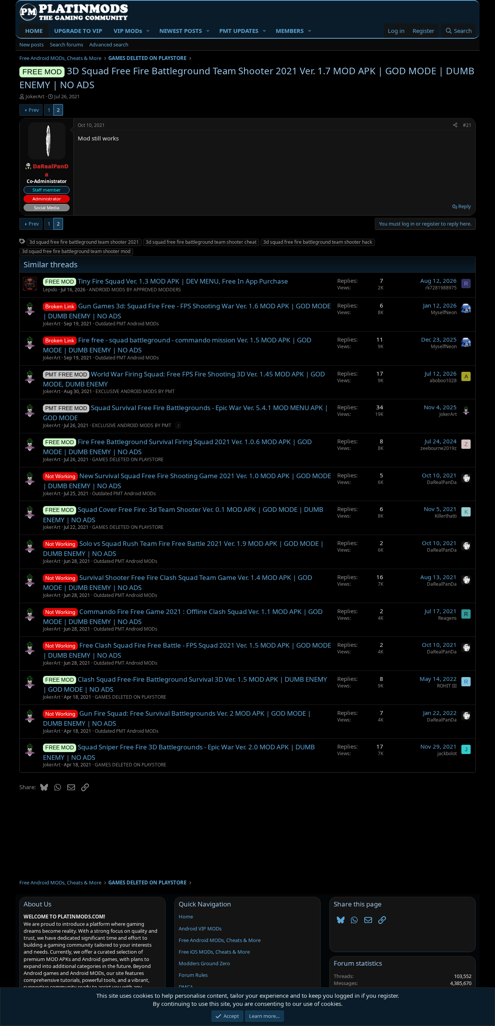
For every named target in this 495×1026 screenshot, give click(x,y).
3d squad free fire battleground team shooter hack (317, 242)
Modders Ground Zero (204, 963)
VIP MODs (128, 30)
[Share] (455, 125)
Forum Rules (193, 974)
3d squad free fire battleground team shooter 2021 (84, 242)
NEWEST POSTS (180, 30)
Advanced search (108, 44)
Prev (34, 109)
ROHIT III (447, 685)
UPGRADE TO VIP (78, 30)
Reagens (447, 618)
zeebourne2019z (438, 448)
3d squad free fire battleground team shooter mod (76, 251)
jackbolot (447, 753)
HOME (34, 30)
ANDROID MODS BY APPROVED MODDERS (135, 289)
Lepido (50, 289)
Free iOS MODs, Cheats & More (214, 951)
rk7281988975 (441, 287)
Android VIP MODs (200, 928)
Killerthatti (446, 516)
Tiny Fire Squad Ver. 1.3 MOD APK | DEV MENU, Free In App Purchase (183, 281)
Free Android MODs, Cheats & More (220, 940)
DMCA (186, 986)
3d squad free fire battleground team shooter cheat (201, 242)
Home (186, 916)
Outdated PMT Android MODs (127, 323)
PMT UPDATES (238, 30)
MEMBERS (290, 30)
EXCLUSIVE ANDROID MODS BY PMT (135, 391)
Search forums (66, 44)
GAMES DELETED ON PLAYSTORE (128, 459)
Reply (464, 206)
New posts (31, 44)
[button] (148, 31)
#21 (467, 125)
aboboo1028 (443, 380)
